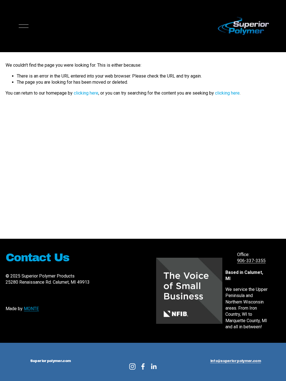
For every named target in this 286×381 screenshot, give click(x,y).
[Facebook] (143, 366)
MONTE (31, 308)
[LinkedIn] (153, 366)
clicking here (86, 93)
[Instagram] (132, 366)
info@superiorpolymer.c (232, 361)
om (258, 361)
